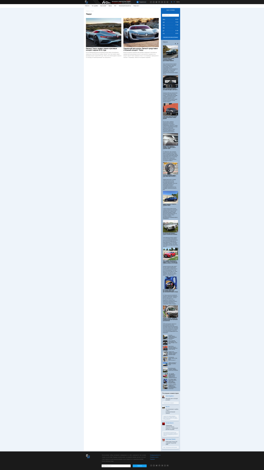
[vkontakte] (167, 2)
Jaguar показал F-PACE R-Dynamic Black (169, 205)
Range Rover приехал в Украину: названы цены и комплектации (169, 147)
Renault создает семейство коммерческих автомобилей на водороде (170, 319)
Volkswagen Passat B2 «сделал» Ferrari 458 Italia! (171, 443)
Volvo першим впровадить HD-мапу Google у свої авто (170, 89)
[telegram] (162, 2)
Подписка (139, 465)
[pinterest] (159, 2)
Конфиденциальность (155, 455)
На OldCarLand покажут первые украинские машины (170, 234)
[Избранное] (174, 2)
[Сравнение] (171, 2)
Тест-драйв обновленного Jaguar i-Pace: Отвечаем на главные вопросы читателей (170, 262)
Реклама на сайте (154, 457)
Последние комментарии (170, 393)
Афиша (110, 5)
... (170, 419)
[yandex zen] (165, 2)
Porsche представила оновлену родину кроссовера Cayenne (168, 59)
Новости (87, 5)
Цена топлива (170, 10)
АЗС (115, 5)
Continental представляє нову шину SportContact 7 (169, 176)
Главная (88, 11)
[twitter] (156, 2)
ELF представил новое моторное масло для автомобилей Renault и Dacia (170, 290)
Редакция (152, 459)
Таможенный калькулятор (125, 5)
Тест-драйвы (95, 5)
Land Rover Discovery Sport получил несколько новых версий (170, 117)
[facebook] (151, 2)
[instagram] (154, 2)
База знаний (103, 5)
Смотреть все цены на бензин (170, 37)
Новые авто (136, 5)
